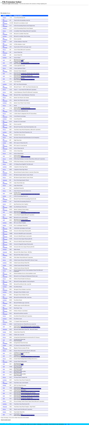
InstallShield (16, 188)
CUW (10, 108)
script (36, 276)
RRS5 (10, 324)
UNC (10, 401)
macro (33, 161)
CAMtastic (16, 62)
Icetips (15, 182)
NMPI (10, 236)
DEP (10, 126)
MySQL (20, 241)
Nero (15, 225)
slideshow (20, 44)
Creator (17, 142)
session (32, 324)
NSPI (10, 246)
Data (25, 142)
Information (28, 137)
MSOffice (30, 252)
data (34, 25)
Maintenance (20, 92)
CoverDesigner (19, 225)
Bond (18, 337)
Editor (21, 182)
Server (22, 246)
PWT (10, 310)
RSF (10, 326)
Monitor (15, 209)
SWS (10, 372)
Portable (22, 278)
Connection (31, 172)
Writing (17, 164)
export (24, 233)
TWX (10, 390)
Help (18, 158)
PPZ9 (10, 297)
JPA (10, 190)
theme (26, 310)
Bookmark (16, 70)
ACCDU (11, 23)
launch (26, 404)
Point (18, 180)
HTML (15, 158)
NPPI (10, 244)
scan (28, 326)
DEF (10, 124)
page (27, 47)
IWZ (10, 188)
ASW (10, 41)
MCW (10, 209)
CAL (10, 73)
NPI (10, 241)
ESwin (15, 39)
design (24, 116)
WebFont (16, 278)
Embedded (16, 134)
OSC (10, 270)
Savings (15, 337)
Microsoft (16, 23)
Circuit (15, 17)
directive (28, 350)
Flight (15, 140)
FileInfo (4, 17)
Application (19, 68)
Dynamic (16, 121)
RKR (10, 321)
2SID (24, 371)
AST (10, 39)
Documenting (20, 25)
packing (31, 281)
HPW (10, 166)
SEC (10, 348)
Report (21, 387)
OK (68, 424)
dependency (31, 126)
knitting (22, 361)
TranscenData (33, 113)
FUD (10, 148)
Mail (17, 206)
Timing (15, 387)
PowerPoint (20, 284)
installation (30, 273)
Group (35, 260)
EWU (10, 134)
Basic (22, 126)
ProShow (16, 310)
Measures (23, 211)
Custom (15, 65)
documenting (22, 20)
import (24, 236)
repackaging (22, 228)
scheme (26, 100)
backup (21, 190)
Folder (32, 401)
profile (29, 230)
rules (18, 334)
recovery (34, 326)
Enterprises (36, 137)
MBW (10, 206)
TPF (10, 385)
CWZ (10, 116)
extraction (25, 350)
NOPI (10, 238)
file (20, 39)
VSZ (10, 412)
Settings (24, 31)
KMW (10, 193)
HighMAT (24, 164)
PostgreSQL (21, 244)
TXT (10, 393)
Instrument (21, 363)
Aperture (20, 62)
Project (22, 153)
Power (15, 180)
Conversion (26, 158)
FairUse (15, 148)
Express (19, 260)
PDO (10, 276)
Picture (20, 289)
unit (22, 134)
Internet (15, 97)
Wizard (18, 17)
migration (24, 281)
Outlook (15, 260)
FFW (10, 137)
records (28, 337)
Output (29, 401)
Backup (21, 17)
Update (23, 107)
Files (15, 401)
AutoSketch (16, 352)
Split (25, 137)
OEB (10, 260)
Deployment (29, 276)
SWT (10, 374)
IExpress (15, 350)
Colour (18, 102)
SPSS (15, 385)
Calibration (28, 73)
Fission (17, 137)
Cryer (4, 81)
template (27, 62)
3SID (24, 374)
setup (20, 382)
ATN (10, 47)
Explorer (23, 172)
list (29, 20)
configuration (23, 110)
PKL (10, 281)
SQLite (20, 230)
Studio (18, 412)
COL (10, 97)
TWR (10, 388)
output (29, 228)
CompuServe (16, 166)
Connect (28, 174)
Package (23, 276)
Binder (15, 249)
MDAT (10, 212)
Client (27, 270)
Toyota (15, 107)
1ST (10, 20)
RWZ (10, 329)
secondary (23, 348)
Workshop (21, 158)
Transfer (23, 401)
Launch (18, 409)
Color (18, 97)
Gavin (32, 137)
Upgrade (17, 321)
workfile (21, 371)
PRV (10, 302)
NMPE (10, 233)
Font (26, 278)
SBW (10, 337)
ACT (10, 25)
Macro (33, 158)
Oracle (20, 238)
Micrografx (16, 289)
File (24, 17)
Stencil (23, 352)
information (24, 84)
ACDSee (16, 41)
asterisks (37, 73)
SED (10, 350)
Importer (24, 180)
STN (10, 353)
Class (15, 81)
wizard (27, 20)
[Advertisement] (24, 9)
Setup (25, 126)
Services (24, 270)
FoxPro (18, 20)
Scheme (27, 97)
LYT (10, 204)
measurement (24, 392)
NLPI (10, 230)
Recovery (22, 324)
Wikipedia (5, 180)
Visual (15, 20)
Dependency (27, 129)
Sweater (15, 358)
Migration (16, 348)
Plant (15, 308)
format (26, 342)
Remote (15, 270)
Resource (29, 278)
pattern (25, 361)
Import (23, 230)
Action (27, 25)
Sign (15, 204)
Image (20, 180)
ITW (10, 182)
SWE (10, 358)
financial (25, 337)
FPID (10, 142)
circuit (21, 116)
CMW (10, 92)
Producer (20, 310)
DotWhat (5, 28)
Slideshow (20, 41)
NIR (10, 228)
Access (19, 23)
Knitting (22, 358)
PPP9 (10, 284)
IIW (10, 180)
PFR (10, 278)
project (24, 121)
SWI (10, 364)
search (24, 47)
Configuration (22, 78)
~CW (10, 17)
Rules (23, 329)
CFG (10, 78)
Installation (19, 270)
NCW (10, 225)
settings (23, 70)
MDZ (10, 214)
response (24, 321)
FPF (10, 140)
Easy (15, 206)
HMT (10, 164)
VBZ (10, 404)
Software (32, 260)
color (24, 100)
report (21, 390)
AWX (10, 65)
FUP (10, 153)
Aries (23, 204)
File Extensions (5, 20)
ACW (10, 31)
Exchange (20, 281)
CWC (10, 110)
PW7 (10, 308)
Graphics (26, 204)
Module (20, 366)
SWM (10, 366)
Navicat (15, 230)
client (27, 273)
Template (22, 214)
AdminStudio (16, 228)
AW (10, 49)
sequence (21, 368)
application (19, 65)
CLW (10, 81)
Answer (15, 49)
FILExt (4, 31)
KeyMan (16, 192)
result (30, 326)
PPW (10, 289)
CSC (10, 105)
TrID (4, 60)
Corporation (33, 31)
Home (21, 166)
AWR (10, 62)
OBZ (10, 249)
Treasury (37, 337)
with (34, 73)
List (27, 196)
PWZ (10, 313)
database (23, 23)
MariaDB (21, 233)
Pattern (25, 358)
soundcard (24, 73)
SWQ (10, 369)
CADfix (15, 110)
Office (19, 94)
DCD (10, 121)
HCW (10, 158)
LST (10, 196)
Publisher (24, 289)
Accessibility (16, 31)
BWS (10, 70)
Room (15, 73)
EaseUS (15, 324)
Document (24, 385)
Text (17, 385)
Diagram (31, 25)
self (21, 350)
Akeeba (27, 190)
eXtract (15, 190)
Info (65, 424)
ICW (10, 172)
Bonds (18, 339)
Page (23, 166)
